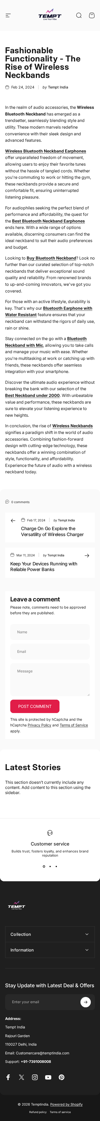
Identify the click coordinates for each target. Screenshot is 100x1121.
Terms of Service (74, 725)
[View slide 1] (44, 867)
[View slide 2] (50, 867)
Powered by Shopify (66, 1104)
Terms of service (60, 1112)
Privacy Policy (39, 725)
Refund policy (38, 1112)
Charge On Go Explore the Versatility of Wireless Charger (52, 531)
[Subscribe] (86, 1002)
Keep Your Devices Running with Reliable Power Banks (43, 566)
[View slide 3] (56, 867)
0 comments (20, 502)
